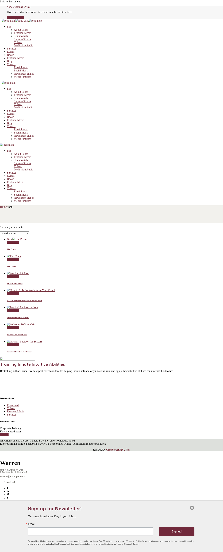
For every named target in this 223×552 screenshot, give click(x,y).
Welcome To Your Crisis (17, 335)
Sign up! (177, 531)
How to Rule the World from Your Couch (24, 300)
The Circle (11, 266)
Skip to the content (10, 1)
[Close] (192, 508)
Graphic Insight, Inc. (118, 449)
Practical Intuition (14, 283)
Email (31, 524)
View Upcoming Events (18, 7)
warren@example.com (12, 476)
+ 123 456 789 (8, 482)
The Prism (11, 249)
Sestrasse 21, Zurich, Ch (13, 471)
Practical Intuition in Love (18, 318)
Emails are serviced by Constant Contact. (122, 543)
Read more (13, 242)
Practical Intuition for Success (19, 352)
